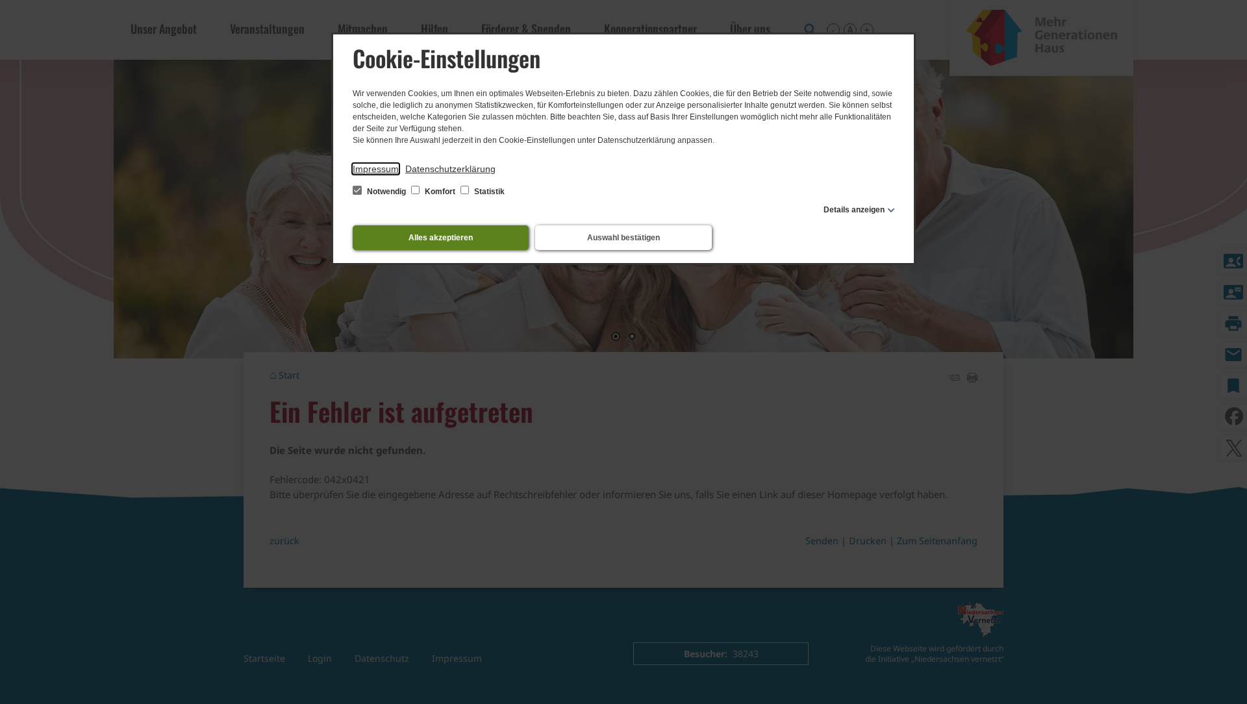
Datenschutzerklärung (450, 169)
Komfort (440, 191)
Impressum (376, 169)
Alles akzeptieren (441, 237)
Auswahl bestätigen (623, 237)
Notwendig (386, 191)
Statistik (488, 191)
